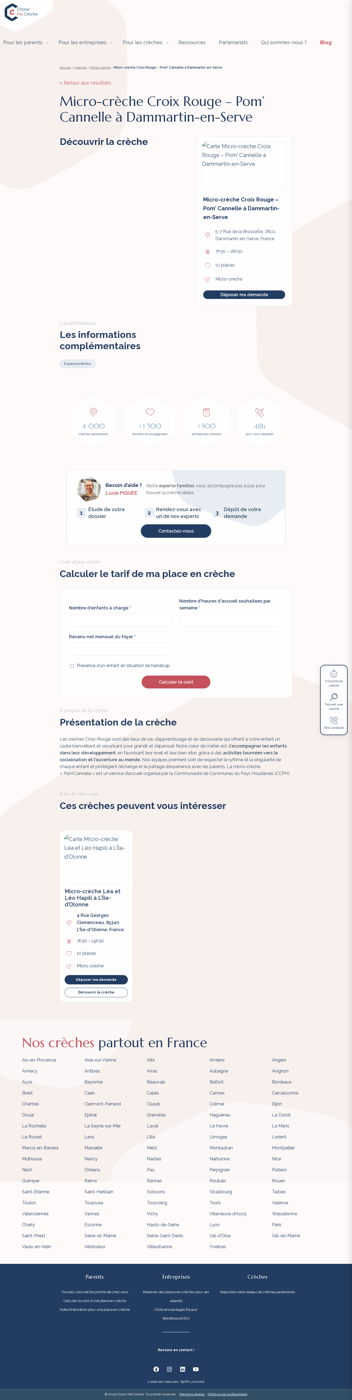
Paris (277, 1224)
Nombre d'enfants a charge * (100, 608)
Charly (28, 1224)
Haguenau (220, 1115)
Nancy (91, 1158)
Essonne (93, 1224)
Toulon (29, 1202)
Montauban (221, 1147)
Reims (90, 1180)
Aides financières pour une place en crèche (94, 1309)
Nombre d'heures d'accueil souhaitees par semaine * (225, 604)
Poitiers (279, 1169)
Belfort (217, 1082)
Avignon (280, 1071)
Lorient (279, 1136)
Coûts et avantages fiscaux (176, 1309)
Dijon (277, 1104)
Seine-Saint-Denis (165, 1235)
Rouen (278, 1180)
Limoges (218, 1136)
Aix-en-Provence (39, 1060)
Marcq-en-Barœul (40, 1147)
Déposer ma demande (244, 294)
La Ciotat (281, 1115)
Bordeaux (282, 1082)
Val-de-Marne (286, 1235)
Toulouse (93, 1202)
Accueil (65, 67)
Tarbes (279, 1191)
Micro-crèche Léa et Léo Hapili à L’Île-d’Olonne (92, 898)
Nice (276, 1158)
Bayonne (93, 1082)
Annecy (29, 1071)
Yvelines (218, 1246)
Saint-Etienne (35, 1191)
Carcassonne (285, 1093)
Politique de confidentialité (227, 1394)
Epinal (90, 1115)
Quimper (31, 1180)
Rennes (154, 1180)
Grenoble (156, 1115)
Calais (153, 1093)
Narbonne (220, 1158)
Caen (89, 1093)
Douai (28, 1115)
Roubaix (218, 1180)
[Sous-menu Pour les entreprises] (112, 43)
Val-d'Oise (220, 1235)
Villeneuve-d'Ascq (228, 1213)
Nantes (154, 1158)
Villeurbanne (159, 1246)
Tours (215, 1202)
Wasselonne (284, 1213)
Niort (27, 1169)
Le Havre (219, 1126)
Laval (152, 1126)
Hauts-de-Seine (163, 1224)
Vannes (91, 1213)
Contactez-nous (176, 531)
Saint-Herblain (98, 1191)
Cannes (217, 1093)
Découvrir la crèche (96, 992)
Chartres (30, 1104)
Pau (151, 1169)
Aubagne (219, 1071)
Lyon (215, 1224)
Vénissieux (94, 1246)
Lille (151, 1136)
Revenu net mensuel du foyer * (102, 636)
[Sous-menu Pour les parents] (47, 43)
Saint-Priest (33, 1235)
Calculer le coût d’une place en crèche (95, 1301)
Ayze (27, 1082)
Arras (152, 1071)
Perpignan (220, 1169)
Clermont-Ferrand (102, 1104)
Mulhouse (32, 1158)
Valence (280, 1202)
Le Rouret (32, 1136)
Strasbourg (221, 1191)
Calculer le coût (176, 682)
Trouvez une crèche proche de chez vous (94, 1292)
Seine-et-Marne (100, 1235)
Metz (152, 1147)
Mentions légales (192, 1394)
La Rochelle (34, 1126)
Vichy (152, 1213)
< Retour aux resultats (85, 83)
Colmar (217, 1104)
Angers (279, 1060)
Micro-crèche (100, 67)
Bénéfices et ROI (176, 1318)
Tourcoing (157, 1202)
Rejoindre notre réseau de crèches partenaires (257, 1292)
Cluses (153, 1104)
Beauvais (156, 1082)
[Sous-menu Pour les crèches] (167, 43)
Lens (89, 1136)
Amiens (217, 1060)
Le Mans (280, 1126)
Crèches (81, 67)
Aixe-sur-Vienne (100, 1060)
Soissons (156, 1191)
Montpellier (283, 1147)
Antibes (92, 1071)
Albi (151, 1060)
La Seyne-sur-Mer (102, 1126)
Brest (27, 1093)
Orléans (92, 1169)
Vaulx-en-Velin (36, 1246)
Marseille (93, 1147)
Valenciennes (35, 1213)
